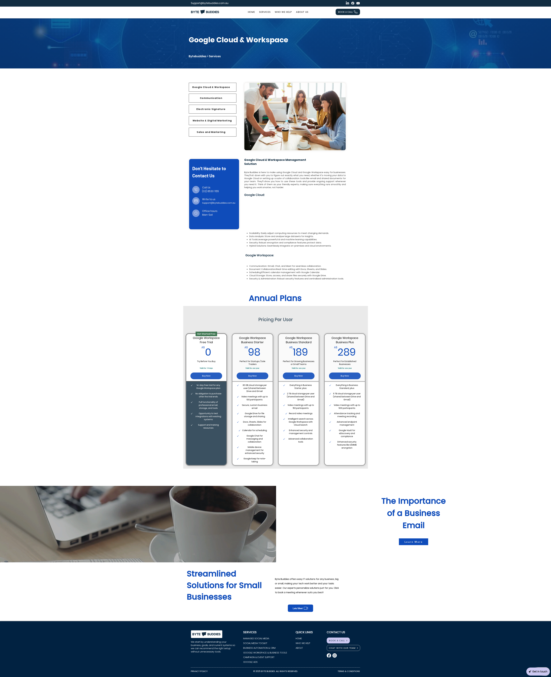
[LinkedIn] (347, 3)
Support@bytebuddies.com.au (209, 3)
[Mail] (196, 189)
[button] (265, 11)
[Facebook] (353, 3)
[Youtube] (358, 3)
